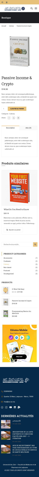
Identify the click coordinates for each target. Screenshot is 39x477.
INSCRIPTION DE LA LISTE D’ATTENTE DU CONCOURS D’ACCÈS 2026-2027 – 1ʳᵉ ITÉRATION (22, 435)
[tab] (11, 128)
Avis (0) (28, 128)
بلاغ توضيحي (16, 421)
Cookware (7, 261)
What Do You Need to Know (16, 209)
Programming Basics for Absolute (21, 312)
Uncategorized (9, 274)
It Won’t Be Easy (18, 289)
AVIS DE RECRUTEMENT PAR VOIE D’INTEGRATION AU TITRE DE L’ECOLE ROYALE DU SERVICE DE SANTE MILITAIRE (24, 448)
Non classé (7, 267)
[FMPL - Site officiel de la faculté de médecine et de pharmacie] (15, 8)
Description (10, 128)
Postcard (7, 271)
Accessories (8, 258)
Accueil (4, 26)
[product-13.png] (19, 51)
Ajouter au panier (17, 108)
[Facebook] (9, 117)
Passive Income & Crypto (21, 301)
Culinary (11, 26)
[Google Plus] (13, 117)
